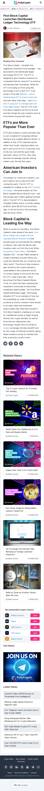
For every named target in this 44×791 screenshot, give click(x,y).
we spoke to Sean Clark (14, 251)
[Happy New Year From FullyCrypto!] (22, 454)
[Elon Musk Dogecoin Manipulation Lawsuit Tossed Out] (22, 492)
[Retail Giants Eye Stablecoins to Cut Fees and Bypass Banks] (22, 413)
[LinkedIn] (17, 767)
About (10, 773)
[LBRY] (38, 767)
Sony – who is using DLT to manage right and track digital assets (20, 103)
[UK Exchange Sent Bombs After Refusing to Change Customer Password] (22, 533)
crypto (6, 328)
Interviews (21, 761)
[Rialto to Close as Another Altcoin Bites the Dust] (22, 576)
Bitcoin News (20, 759)
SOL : (29, 9)
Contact (34, 773)
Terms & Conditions (21, 773)
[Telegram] (33, 767)
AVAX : (11, 9)
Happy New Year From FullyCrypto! (22, 470)
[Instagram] (11, 767)
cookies (24, 785)
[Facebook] (6, 767)
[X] (22, 767)
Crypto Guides (33, 759)
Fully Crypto (13, 395)
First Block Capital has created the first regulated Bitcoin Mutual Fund (20, 235)
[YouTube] (27, 767)
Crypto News (9, 759)
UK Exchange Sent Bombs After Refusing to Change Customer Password (20, 552)
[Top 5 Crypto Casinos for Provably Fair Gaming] (22, 372)
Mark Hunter (13, 436)
